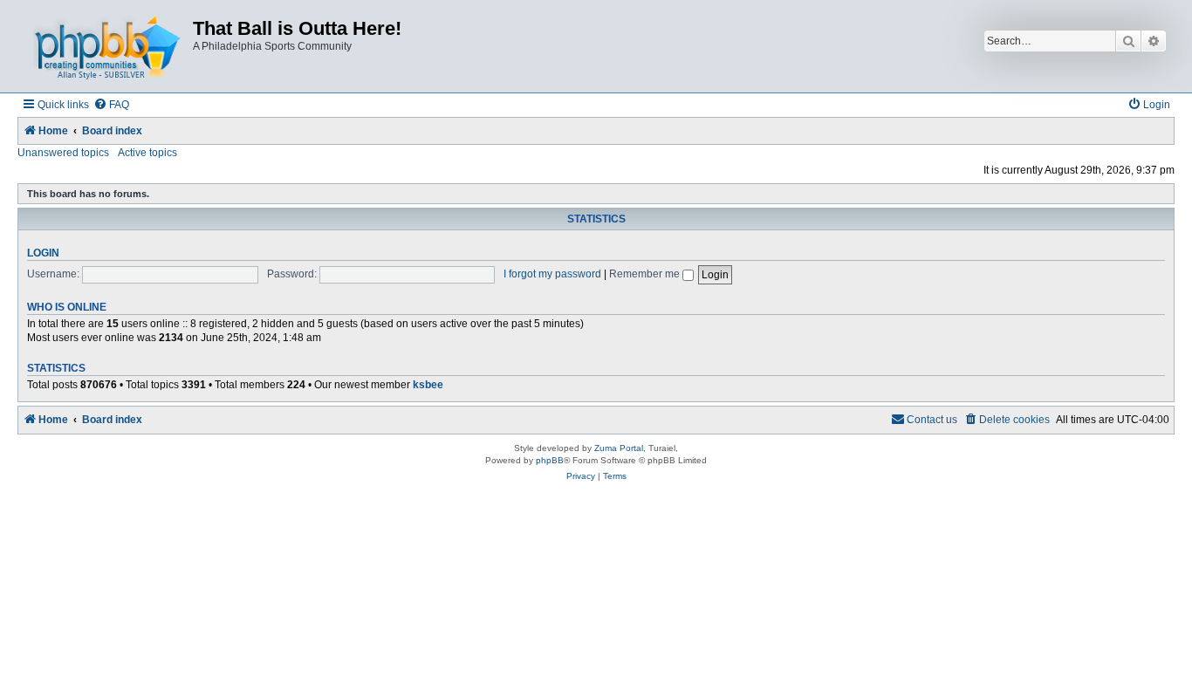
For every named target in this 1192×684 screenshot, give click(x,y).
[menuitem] (111, 105)
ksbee (428, 385)
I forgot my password (552, 274)
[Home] (107, 46)
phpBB (550, 460)
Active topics (147, 153)
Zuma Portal (618, 448)
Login (43, 253)
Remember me (645, 274)
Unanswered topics (63, 153)
